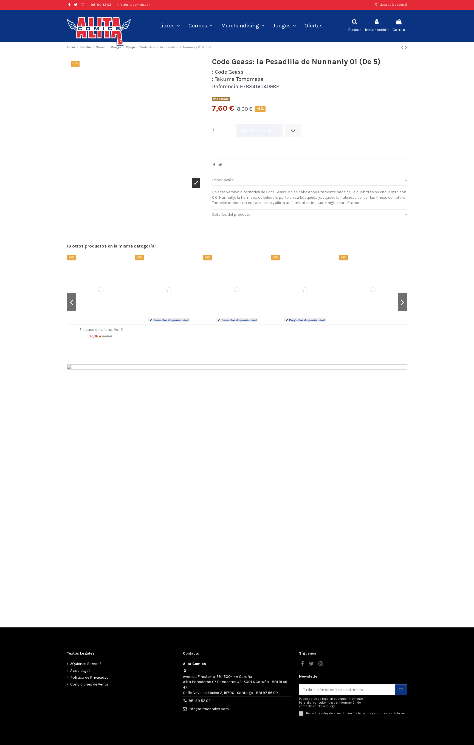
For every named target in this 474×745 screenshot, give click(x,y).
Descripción (223, 180)
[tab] (309, 180)
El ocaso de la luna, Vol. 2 (101, 329)
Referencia (225, 86)
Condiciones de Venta (89, 684)
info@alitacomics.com (134, 5)
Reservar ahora (263, 130)
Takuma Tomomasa (239, 79)
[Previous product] (403, 47)
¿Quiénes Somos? (85, 663)
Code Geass (229, 72)
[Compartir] (214, 165)
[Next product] (406, 47)
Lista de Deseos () (393, 5)
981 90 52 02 (101, 5)
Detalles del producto (231, 214)
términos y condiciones (375, 713)
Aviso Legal (80, 670)
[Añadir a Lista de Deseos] (293, 130)
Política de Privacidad (89, 677)
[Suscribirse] (401, 689)
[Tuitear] (220, 165)
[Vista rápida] (105, 322)
